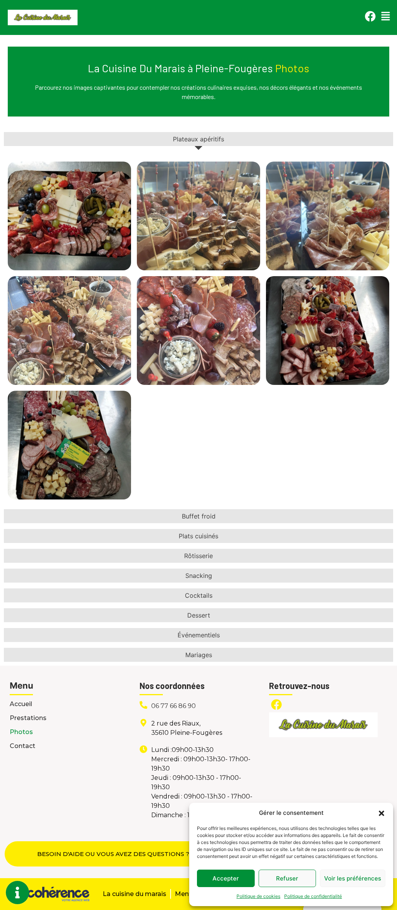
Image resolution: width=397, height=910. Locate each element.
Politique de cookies (258, 896)
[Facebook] (370, 16)
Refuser (287, 878)
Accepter (225, 878)
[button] (381, 813)
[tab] (198, 139)
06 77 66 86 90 (173, 706)
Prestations (28, 718)
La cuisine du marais (134, 894)
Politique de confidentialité (313, 896)
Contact (22, 746)
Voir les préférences (352, 878)
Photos (21, 732)
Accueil (21, 704)
